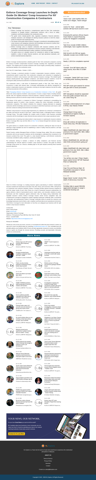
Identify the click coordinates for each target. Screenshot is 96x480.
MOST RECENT (40, 3)
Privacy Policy (48, 461)
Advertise (48, 463)
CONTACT (55, 3)
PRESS (48, 3)
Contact (48, 465)
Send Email (13, 211)
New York (35, 121)
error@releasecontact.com (40, 226)
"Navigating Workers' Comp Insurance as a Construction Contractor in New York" (32, 92)
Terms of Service (48, 458)
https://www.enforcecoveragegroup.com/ (22, 218)
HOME (33, 3)
